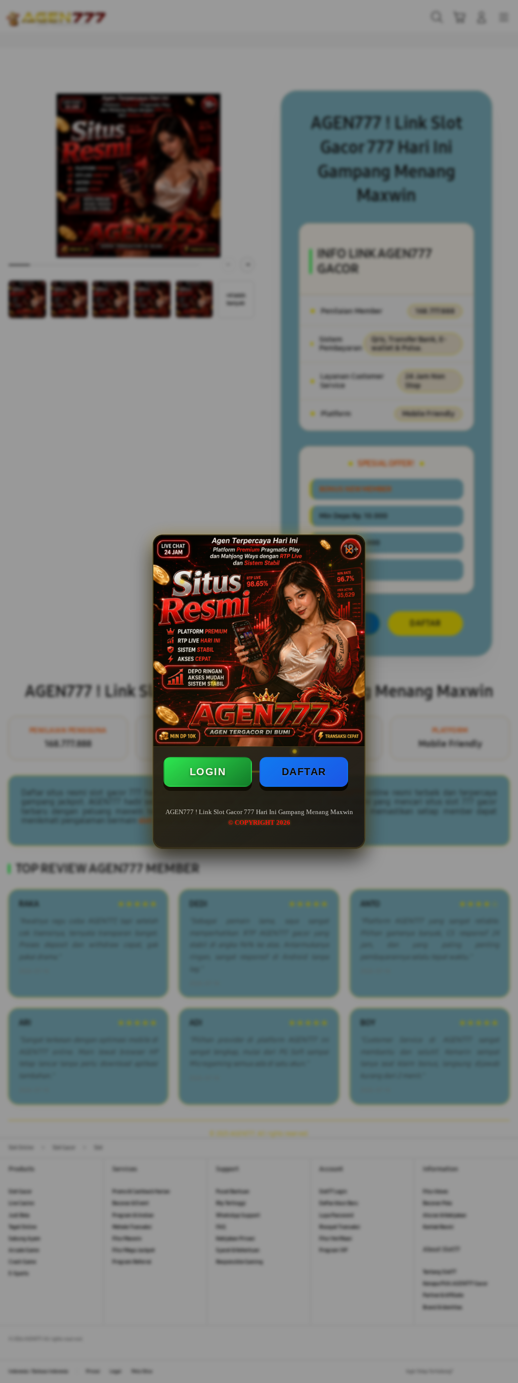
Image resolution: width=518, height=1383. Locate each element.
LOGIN (208, 771)
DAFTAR (304, 771)
